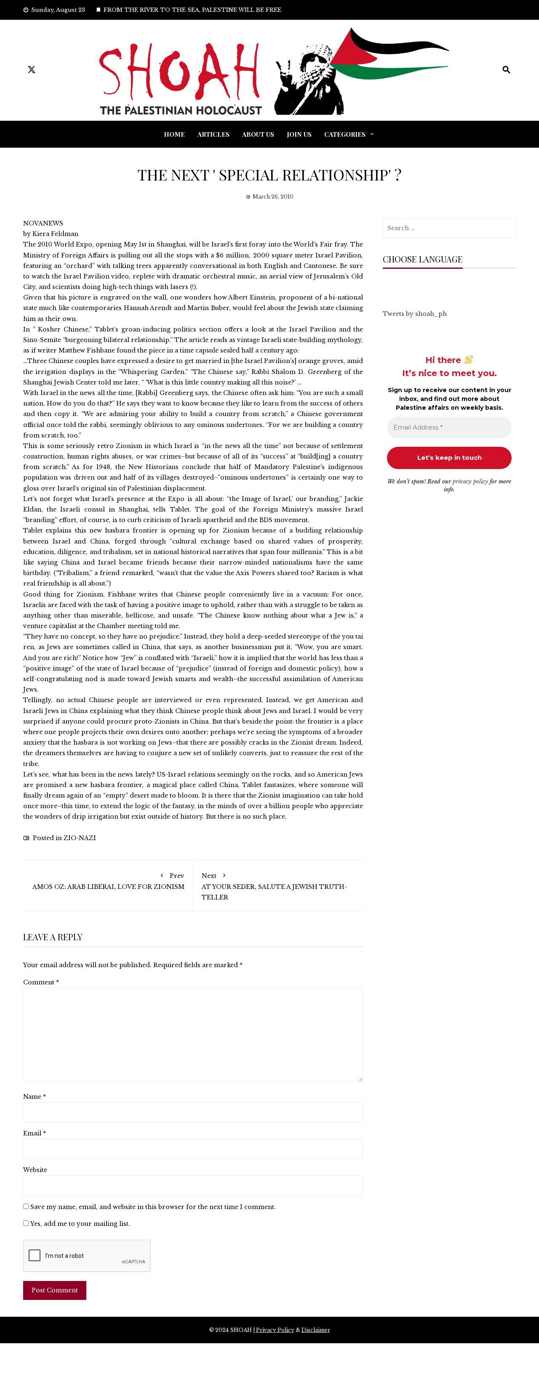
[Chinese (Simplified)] (395, 285)
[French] (420, 285)
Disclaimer (316, 1330)
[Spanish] (445, 285)
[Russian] (428, 285)
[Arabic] (386, 285)
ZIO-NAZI (80, 838)
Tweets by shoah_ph (415, 314)
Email (34, 1133)
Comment (41, 982)
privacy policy (470, 481)
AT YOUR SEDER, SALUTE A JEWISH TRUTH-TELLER (274, 886)
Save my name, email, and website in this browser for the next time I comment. (153, 1207)
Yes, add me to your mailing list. (79, 1224)
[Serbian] (437, 285)
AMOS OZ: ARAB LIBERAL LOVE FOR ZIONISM (108, 881)
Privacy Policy (275, 1330)
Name (34, 1097)
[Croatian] (403, 285)
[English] (412, 285)
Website (35, 1170)
